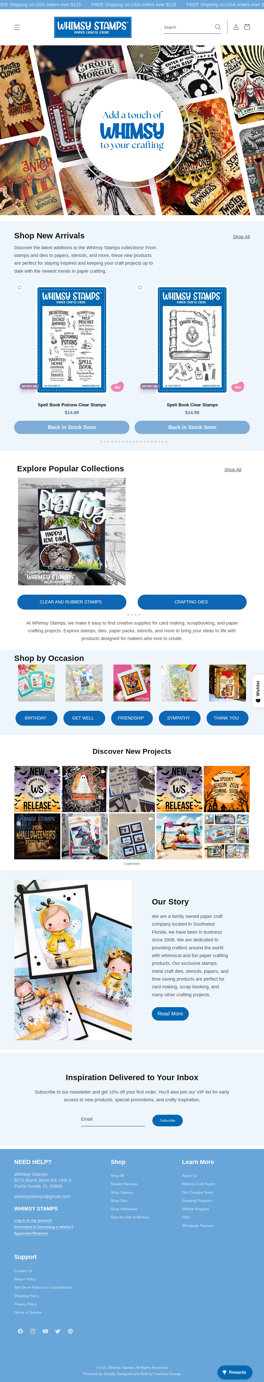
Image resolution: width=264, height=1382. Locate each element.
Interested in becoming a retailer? (43, 1227)
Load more (132, 864)
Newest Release (124, 1184)
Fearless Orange (167, 1374)
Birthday (35, 718)
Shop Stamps (122, 1192)
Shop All (241, 236)
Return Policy (25, 1279)
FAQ (185, 1217)
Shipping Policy (26, 1296)
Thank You (226, 718)
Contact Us (23, 1271)
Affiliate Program (195, 1209)
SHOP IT (84, 836)
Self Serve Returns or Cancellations (43, 1287)
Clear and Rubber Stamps (71, 602)
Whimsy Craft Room (198, 1184)
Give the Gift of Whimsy (130, 1217)
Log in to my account (33, 1220)
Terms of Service (28, 1312)
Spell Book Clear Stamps (192, 404)
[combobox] (192, 27)
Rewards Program (197, 1201)
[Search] (218, 27)
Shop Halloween (124, 1209)
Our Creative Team (197, 1192)
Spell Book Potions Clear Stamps (72, 404)
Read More (170, 1013)
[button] (17, 27)
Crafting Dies (191, 602)
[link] (37, 789)
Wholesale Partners (198, 1226)
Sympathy (178, 718)
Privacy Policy (25, 1304)
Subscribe (167, 1120)
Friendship (131, 718)
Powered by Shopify (99, 1374)
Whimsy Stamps (121, 1367)
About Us (189, 1176)
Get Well (83, 718)
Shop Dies (119, 1201)
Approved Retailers (31, 1233)
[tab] (97, 441)
